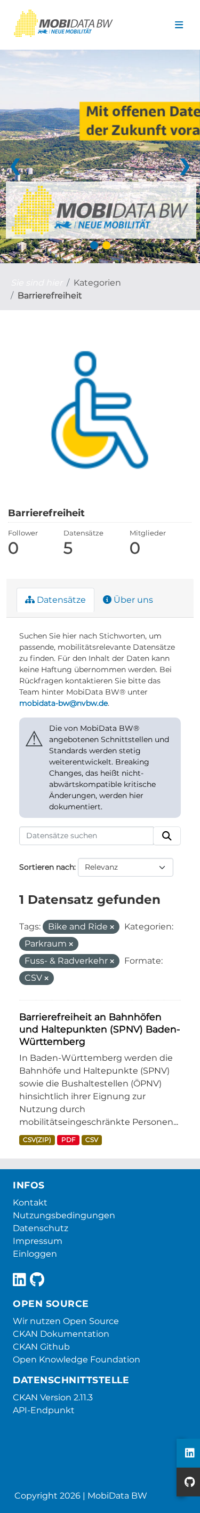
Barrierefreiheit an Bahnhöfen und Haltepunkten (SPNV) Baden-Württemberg (99, 1029)
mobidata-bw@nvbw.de (63, 703)
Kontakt (30, 1202)
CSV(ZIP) (37, 1140)
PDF (68, 1140)
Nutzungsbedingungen (64, 1215)
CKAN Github (41, 1347)
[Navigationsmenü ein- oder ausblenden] (179, 25)
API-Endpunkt (44, 1410)
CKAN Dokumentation (61, 1334)
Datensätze (60, 600)
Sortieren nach (46, 867)
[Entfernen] (112, 927)
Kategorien (97, 283)
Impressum (37, 1241)
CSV (91, 1140)
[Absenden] (167, 836)
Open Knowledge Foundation (76, 1359)
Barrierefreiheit (50, 295)
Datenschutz (40, 1228)
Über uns (132, 600)
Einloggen (35, 1254)
